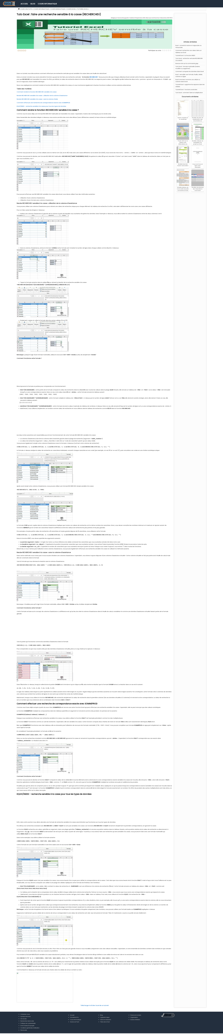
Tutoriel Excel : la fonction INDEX (185, 55)
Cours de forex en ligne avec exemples (197, 165)
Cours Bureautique (57, 9)
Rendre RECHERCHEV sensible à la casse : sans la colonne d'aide (37, 99)
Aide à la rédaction (105, 1019)
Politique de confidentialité (28, 1023)
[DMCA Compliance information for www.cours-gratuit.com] (168, 1015)
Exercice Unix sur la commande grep (186, 63)
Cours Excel (71, 9)
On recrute (23, 1019)
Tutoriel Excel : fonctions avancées (186, 89)
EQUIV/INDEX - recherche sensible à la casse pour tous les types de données (41, 106)
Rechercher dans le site (27, 1021)
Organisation (134, 1017)
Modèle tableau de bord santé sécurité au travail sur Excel (183, 188)
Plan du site (23, 1030)
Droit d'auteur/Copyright (27, 1025)
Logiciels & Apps (104, 1017)
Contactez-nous (25, 1014)
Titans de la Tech (105, 1022)
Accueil (24, 4)
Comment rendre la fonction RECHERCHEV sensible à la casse (37, 92)
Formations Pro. (74, 1017)
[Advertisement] (190, 26)
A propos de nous (25, 1016)
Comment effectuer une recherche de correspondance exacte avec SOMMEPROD (43, 103)
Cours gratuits (26, 9)
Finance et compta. (135, 1015)
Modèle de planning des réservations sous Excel (197, 188)
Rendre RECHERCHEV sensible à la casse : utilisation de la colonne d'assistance (42, 95)
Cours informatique (47, 4)
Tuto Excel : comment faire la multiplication (189, 92)
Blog (32, 4)
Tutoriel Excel (82, 9)
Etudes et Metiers (135, 1019)
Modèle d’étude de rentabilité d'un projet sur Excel (197, 142)
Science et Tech (74, 1022)
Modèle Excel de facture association (182, 164)
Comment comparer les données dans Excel (189, 71)
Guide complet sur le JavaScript (183, 118)
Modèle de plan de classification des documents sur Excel (197, 120)
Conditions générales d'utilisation (29, 1028)
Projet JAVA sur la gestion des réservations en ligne (183, 143)
